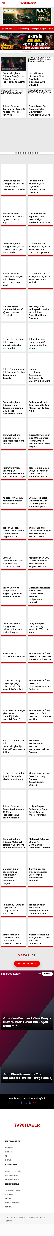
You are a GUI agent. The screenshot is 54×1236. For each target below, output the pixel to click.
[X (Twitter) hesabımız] (17, 1232)
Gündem (8, 21)
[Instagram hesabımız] (26, 1232)
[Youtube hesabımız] (34, 1232)
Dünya (7, 32)
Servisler (8, 53)
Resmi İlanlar (10, 47)
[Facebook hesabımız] (9, 1232)
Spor (6, 37)
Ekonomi (8, 26)
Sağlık (7, 42)
